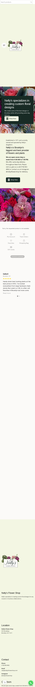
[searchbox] (16, 2)
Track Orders (24, 237)
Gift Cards (11, 249)
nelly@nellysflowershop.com (9, 670)
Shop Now (12, 118)
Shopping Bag (24, 243)
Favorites (11, 243)
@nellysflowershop (12, 172)
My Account (11, 237)
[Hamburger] (4, 45)
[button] (5, 682)
